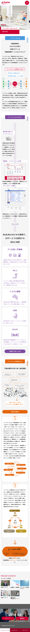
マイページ (25, 630)
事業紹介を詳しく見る (15, 351)
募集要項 (22, 618)
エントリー (15, 630)
